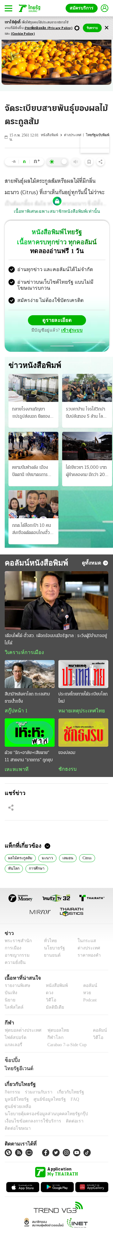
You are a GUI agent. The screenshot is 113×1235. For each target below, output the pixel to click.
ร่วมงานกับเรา (36, 1094)
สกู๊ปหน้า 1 (15, 712)
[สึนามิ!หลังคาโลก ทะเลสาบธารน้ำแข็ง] (30, 675)
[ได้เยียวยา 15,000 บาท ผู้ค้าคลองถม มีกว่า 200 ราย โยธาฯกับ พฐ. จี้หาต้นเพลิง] (87, 447)
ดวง (48, 995)
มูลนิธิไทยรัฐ (94, 1094)
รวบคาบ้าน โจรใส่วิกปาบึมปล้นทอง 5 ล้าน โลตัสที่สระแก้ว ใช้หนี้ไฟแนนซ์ (87, 414)
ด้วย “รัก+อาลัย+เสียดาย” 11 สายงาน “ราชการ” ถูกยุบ (29, 758)
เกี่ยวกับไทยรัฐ (65, 1094)
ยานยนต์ (50, 957)
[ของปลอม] (83, 734)
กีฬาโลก (50, 1040)
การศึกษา (34, 870)
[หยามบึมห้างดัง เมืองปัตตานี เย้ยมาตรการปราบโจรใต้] (33, 447)
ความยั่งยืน (14, 964)
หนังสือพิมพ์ (51, 135)
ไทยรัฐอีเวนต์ (17, 1070)
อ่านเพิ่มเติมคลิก (48, 28)
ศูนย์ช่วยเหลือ (62, 1101)
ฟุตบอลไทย (53, 1032)
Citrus (84, 859)
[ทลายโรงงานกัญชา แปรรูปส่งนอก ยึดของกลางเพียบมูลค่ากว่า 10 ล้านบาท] (33, 388)
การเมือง (12, 950)
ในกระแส (84, 943)
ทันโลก (13, 870)
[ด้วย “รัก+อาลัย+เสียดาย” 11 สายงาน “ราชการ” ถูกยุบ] (30, 734)
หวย (84, 995)
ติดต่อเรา (66, 1116)
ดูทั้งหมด (92, 563)
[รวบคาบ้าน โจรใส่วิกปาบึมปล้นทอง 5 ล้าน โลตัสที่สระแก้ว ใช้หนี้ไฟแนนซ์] (87, 388)
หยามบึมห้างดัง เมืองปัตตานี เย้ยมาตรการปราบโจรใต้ (30, 472)
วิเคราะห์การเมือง (22, 653)
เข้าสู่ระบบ (71, 330)
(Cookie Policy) (23, 34)
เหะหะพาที (14, 770)
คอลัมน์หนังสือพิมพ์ (34, 563)
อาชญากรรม (16, 957)
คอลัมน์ (87, 987)
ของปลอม (66, 754)
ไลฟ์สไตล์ (13, 1009)
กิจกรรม (12, 1094)
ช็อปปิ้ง (11, 1062)
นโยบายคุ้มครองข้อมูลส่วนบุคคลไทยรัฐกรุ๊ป (42, 1108)
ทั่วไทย (49, 943)
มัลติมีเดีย (52, 1009)
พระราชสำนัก (16, 943)
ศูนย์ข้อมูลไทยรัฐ (19, 1101)
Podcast (89, 1002)
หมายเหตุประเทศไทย (78, 712)
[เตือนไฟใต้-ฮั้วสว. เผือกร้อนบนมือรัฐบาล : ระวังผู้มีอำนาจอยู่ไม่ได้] (56, 601)
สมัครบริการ (83, 8)
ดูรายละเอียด (57, 320)
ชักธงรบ (66, 770)
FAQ (42, 1101)
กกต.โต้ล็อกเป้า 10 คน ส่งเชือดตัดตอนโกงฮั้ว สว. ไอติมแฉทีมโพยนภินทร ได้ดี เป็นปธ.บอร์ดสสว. (31, 530)
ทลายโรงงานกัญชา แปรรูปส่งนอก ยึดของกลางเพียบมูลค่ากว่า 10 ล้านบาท (33, 414)
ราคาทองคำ (87, 957)
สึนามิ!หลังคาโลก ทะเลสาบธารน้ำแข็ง (27, 699)
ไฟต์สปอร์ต (14, 1040)
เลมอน (65, 859)
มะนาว (45, 859)
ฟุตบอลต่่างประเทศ (21, 1032)
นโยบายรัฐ (52, 950)
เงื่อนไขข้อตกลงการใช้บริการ (29, 1116)
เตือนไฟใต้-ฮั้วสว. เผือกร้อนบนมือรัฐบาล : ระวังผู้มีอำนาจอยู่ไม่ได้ (56, 640)
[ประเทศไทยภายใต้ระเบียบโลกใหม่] (83, 675)
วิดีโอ (49, 1002)
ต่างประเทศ (74, 135)
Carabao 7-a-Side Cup (65, 1047)
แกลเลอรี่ (13, 1047)
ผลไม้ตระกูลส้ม (19, 859)
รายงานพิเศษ (16, 987)
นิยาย (9, 1002)
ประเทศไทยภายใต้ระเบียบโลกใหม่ (83, 699)
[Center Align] (106, 28)
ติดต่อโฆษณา (90, 1116)
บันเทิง (10, 995)
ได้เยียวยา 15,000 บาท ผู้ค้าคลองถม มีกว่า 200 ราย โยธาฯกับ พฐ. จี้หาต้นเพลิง (87, 472)
